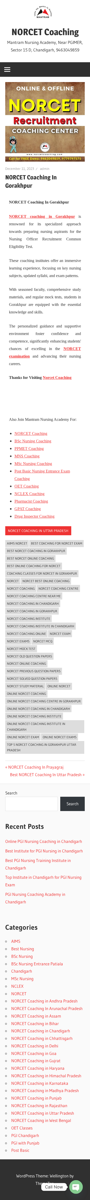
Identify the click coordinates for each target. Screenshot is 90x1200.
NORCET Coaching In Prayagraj (36, 767)
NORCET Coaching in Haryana (37, 1068)
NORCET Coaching (45, 31)
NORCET (13, 581)
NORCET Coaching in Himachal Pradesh (46, 1075)
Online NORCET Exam (23, 737)
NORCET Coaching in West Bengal (41, 1120)
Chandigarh (21, 971)
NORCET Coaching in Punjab (36, 1098)
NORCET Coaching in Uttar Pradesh (38, 530)
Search (11, 792)
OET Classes (21, 1127)
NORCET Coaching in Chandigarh (33, 604)
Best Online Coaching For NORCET (33, 566)
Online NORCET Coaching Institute (34, 716)
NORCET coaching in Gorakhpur (42, 216)
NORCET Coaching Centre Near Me (34, 596)
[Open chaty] (76, 1187)
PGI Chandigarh (25, 1135)
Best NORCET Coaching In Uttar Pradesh (46, 774)
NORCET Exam (60, 634)
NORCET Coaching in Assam (36, 1016)
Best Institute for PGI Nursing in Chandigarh (44, 850)
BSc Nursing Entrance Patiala (37, 963)
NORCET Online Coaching (26, 663)
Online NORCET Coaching (26, 694)
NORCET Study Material (25, 686)
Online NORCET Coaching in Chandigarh (38, 709)
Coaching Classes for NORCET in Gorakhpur (42, 573)
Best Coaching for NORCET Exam (56, 543)
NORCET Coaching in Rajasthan (39, 1105)
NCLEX (17, 986)
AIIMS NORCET (17, 543)
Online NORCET (59, 686)
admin (45, 168)
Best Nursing (22, 948)
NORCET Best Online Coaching (46, 581)
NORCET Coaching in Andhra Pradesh (44, 1001)
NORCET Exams (18, 641)
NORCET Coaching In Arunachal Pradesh (46, 1008)
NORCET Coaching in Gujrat (35, 1060)
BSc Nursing (22, 956)
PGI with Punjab (25, 1143)
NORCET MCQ (42, 641)
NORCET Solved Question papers (32, 679)
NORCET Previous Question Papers (33, 671)
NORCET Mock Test (21, 649)
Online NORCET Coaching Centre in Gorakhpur (44, 701)
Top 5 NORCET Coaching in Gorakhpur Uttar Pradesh (41, 747)
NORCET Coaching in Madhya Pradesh (45, 1090)
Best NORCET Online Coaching (30, 558)
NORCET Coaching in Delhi (34, 1045)
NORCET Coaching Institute (28, 619)
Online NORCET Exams (59, 737)
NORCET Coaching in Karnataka (39, 1083)
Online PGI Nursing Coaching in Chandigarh (43, 841)
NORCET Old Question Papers (29, 656)
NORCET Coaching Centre (58, 588)
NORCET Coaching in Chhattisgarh (41, 1038)
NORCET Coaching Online (26, 634)
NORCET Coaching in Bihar (35, 1023)
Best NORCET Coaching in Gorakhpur (36, 551)
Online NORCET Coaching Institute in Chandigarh (36, 726)
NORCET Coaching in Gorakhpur (32, 611)
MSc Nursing (22, 978)
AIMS (15, 941)
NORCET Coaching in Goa (33, 1053)
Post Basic (20, 1150)
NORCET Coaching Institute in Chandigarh (40, 626)
